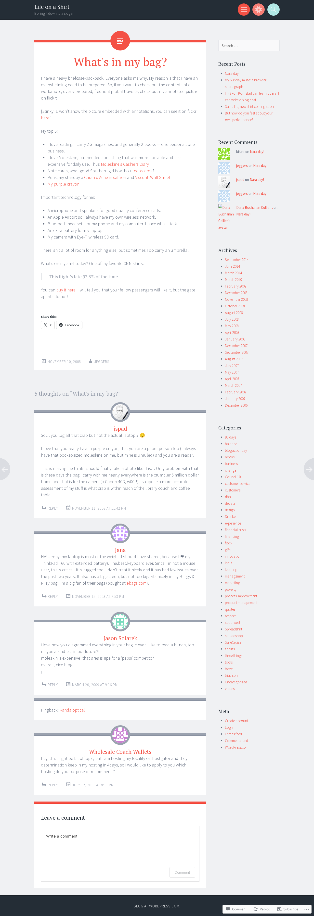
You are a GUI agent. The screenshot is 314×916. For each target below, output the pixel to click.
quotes (230, 609)
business (231, 463)
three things (233, 655)
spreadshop (234, 635)
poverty (230, 589)
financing (232, 536)
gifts (228, 549)
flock (228, 543)
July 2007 (232, 365)
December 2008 (236, 292)
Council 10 (233, 477)
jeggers (101, 361)
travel (229, 668)
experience (233, 523)
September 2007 (237, 352)
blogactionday (236, 450)
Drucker (231, 516)
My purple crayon (63, 184)
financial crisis (235, 529)
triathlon (231, 675)
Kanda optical (72, 710)
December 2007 (236, 345)
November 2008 (236, 299)
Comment (182, 872)
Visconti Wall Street (152, 177)
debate (230, 503)
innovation (233, 556)
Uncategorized (236, 682)
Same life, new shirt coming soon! (250, 106)
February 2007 (235, 392)
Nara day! (232, 73)
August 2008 (234, 312)
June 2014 (232, 266)
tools (229, 662)
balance (231, 443)
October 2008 (235, 306)
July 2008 (232, 319)
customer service (237, 483)
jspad (120, 428)
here (45, 118)
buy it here (66, 290)
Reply (53, 508)
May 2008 (232, 326)
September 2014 (237, 259)
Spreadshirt (233, 629)
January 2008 (235, 339)
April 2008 (232, 332)
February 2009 (235, 286)
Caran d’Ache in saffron (105, 177)
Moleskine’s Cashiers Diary (125, 164)
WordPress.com (237, 747)
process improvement (241, 596)
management (235, 576)
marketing (232, 582)
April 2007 (232, 378)
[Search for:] (249, 45)
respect (230, 616)
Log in (229, 727)
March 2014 (233, 273)
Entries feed (233, 734)
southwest (232, 622)
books (230, 457)
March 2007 (233, 385)
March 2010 (233, 279)
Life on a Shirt (51, 7)
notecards (143, 171)
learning (231, 569)
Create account (236, 720)
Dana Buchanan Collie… (254, 207)
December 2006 (236, 405)
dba (228, 496)
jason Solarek (120, 638)
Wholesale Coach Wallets (120, 751)
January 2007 (235, 398)
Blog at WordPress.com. (157, 906)
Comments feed (236, 740)
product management (241, 602)
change (230, 470)
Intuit (228, 563)
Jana (120, 550)
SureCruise (233, 642)
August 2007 (234, 359)
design (230, 510)
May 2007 (232, 372)
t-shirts (230, 649)
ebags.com (136, 583)
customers (232, 490)
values (230, 688)
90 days (230, 437)
